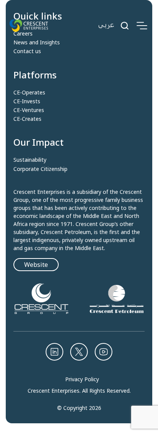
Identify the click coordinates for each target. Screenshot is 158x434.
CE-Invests (26, 101)
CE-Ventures (28, 110)
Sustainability (29, 159)
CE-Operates (29, 92)
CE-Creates (27, 118)
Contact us (27, 51)
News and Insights (36, 42)
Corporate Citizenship (40, 169)
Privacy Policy (82, 379)
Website (36, 264)
